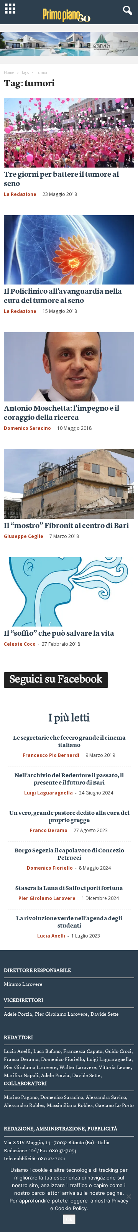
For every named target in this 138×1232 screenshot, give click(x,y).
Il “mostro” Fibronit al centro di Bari (66, 526)
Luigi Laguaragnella (48, 793)
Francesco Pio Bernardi (51, 755)
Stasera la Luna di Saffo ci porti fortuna (69, 889)
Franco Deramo (48, 830)
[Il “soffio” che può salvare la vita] (69, 592)
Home (9, 72)
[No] (128, 1196)
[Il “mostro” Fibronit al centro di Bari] (69, 483)
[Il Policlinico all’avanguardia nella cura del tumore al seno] (69, 250)
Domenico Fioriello (50, 868)
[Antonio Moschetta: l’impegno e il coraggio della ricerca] (69, 366)
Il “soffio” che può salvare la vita (59, 634)
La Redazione (20, 194)
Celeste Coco (20, 644)
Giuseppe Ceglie (23, 536)
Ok (69, 1219)
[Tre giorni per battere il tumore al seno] (69, 132)
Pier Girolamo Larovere (47, 898)
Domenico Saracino (27, 428)
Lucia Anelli (51, 936)
